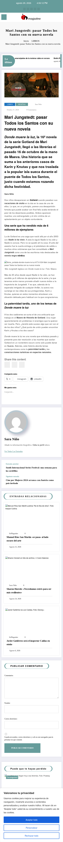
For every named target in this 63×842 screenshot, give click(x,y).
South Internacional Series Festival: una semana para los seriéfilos (31, 469)
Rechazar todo (31, 835)
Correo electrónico (10, 719)
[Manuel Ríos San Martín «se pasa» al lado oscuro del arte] (31, 506)
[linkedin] (14, 365)
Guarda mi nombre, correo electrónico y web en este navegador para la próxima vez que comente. (28, 738)
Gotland (34, 200)
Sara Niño (38, 104)
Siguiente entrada (12, 476)
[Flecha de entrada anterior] (56, 467)
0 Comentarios (31, 110)
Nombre (7, 703)
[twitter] (31, 9)
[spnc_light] (59, 17)
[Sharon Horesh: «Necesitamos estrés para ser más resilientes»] (27, 557)
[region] (31, 815)
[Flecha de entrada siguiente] (56, 481)
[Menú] (4, 17)
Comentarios (8, 675)
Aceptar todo (32, 819)
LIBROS (10, 104)
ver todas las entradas (13, 451)
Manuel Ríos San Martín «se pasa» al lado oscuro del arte (27, 539)
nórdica (21, 255)
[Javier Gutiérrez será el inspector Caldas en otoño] (24, 609)
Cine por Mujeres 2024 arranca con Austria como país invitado (30, 481)
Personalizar (31, 827)
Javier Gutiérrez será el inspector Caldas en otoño (28, 643)
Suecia (10, 345)
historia (35, 156)
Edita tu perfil (38, 445)
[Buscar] (54, 18)
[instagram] (24, 9)
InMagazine (13, 533)
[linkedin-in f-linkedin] (28, 9)
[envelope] (22, 365)
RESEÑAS (21, 104)
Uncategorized (42, 777)
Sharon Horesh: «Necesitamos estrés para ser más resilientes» (29, 591)
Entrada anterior (12, 464)
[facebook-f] (35, 9)
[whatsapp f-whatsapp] (38, 9)
